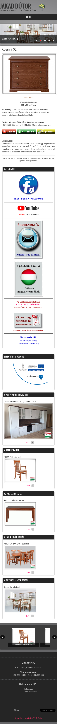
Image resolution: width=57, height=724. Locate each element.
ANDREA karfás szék (12, 457)
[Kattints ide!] (28, 195)
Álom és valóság (10, 38)
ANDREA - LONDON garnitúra (16, 544)
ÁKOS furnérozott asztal (14, 500)
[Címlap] (42, 11)
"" (28, 305)
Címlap (16, 710)
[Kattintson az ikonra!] (28, 259)
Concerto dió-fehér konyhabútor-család (20, 402)
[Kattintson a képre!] (28, 328)
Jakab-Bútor (15, 6)
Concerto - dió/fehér (12, 587)
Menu (28, 17)
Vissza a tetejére (48, 710)
